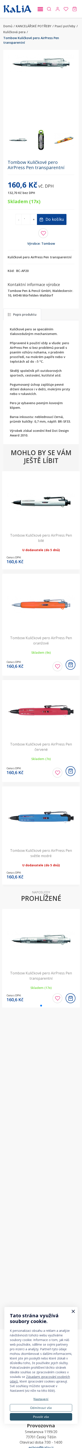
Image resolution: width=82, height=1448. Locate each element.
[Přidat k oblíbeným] (43, 233)
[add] (70, 665)
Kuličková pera (14, 32)
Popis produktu (25, 314)
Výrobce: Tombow (41, 243)
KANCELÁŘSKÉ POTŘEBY (33, 26)
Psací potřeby (65, 26)
